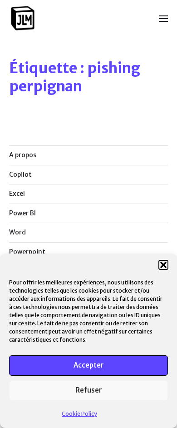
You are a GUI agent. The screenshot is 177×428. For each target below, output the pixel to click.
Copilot (20, 174)
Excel (17, 193)
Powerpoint (27, 252)
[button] (163, 264)
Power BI (22, 213)
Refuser (88, 390)
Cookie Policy (79, 413)
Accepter (89, 365)
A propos (22, 155)
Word (17, 232)
